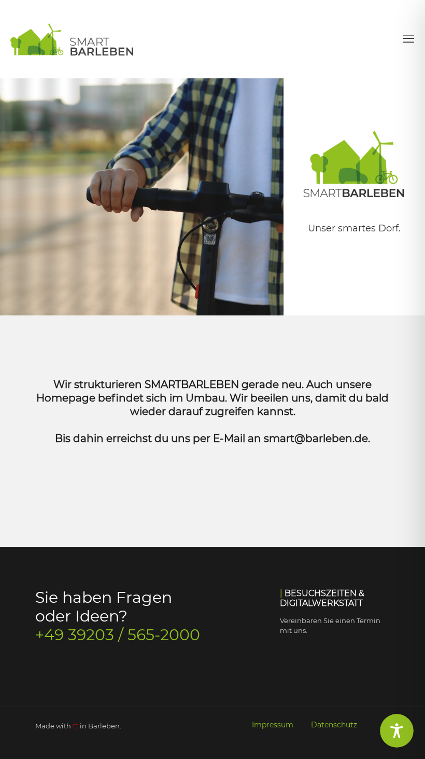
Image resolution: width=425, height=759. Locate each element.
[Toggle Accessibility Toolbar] (397, 731)
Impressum (273, 724)
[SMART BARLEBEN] (74, 39)
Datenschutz (334, 724)
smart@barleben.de (316, 438)
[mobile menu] (408, 39)
